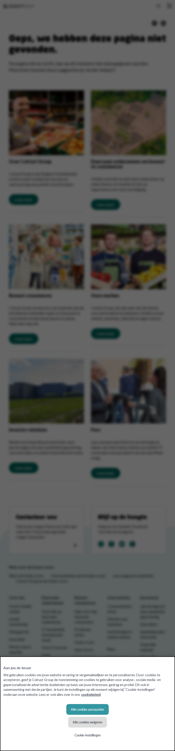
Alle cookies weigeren (87, 722)
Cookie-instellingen (88, 735)
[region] (87, 703)
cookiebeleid (91, 695)
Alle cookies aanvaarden (87, 709)
